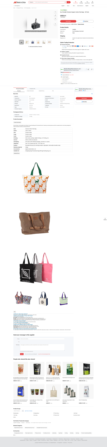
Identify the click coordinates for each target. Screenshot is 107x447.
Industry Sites (61, 438)
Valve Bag (75, 413)
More (14, 435)
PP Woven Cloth (56, 415)
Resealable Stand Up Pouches (42, 427)
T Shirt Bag (15, 415)
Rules (93, 5)
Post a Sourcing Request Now (44, 354)
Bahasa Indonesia (84, 440)
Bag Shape (60, 432)
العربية (59, 440)
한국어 (63, 440)
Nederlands (55, 440)
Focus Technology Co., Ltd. (46, 442)
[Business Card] (92, 93)
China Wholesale (48, 438)
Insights (81, 438)
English (27, 440)
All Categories (17, 5)
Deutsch (51, 440)
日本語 (66, 440)
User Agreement (59, 442)
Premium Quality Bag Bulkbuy (86, 432)
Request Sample (81, 24)
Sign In (62, 83)
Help (74, 5)
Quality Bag (54, 432)
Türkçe (75, 440)
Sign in (92, 2)
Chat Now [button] (86, 21)
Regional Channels (66, 438)
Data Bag (77, 432)
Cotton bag (35, 415)
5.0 (80, 90)
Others (14, 417)
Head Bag (71, 432)
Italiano (48, 440)
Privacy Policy (70, 442)
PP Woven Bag (56, 413)
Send (22, 354)
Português (35, 440)
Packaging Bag (36, 413)
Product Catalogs (29, 410)
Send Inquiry (68, 21)
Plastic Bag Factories (29, 432)
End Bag (66, 432)
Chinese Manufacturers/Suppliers (40, 438)
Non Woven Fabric (77, 415)
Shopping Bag (15, 413)
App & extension (80, 5)
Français (39, 440)
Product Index (73, 438)
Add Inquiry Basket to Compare (36, 46)
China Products (31, 438)
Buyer (68, 5)
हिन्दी (68, 440)
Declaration (65, 442)
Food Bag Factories (46, 432)
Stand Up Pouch (34, 7)
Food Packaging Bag (27, 7)
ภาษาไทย (71, 440)
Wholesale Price (55, 438)
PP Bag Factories (38, 432)
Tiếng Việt (79, 440)
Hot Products (26, 438)
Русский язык (43, 440)
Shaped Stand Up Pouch (18, 427)
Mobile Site (77, 438)
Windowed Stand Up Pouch (29, 427)
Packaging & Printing (19, 7)
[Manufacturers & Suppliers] (19, 2)
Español (31, 440)
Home (14, 7)
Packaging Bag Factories (18, 432)
